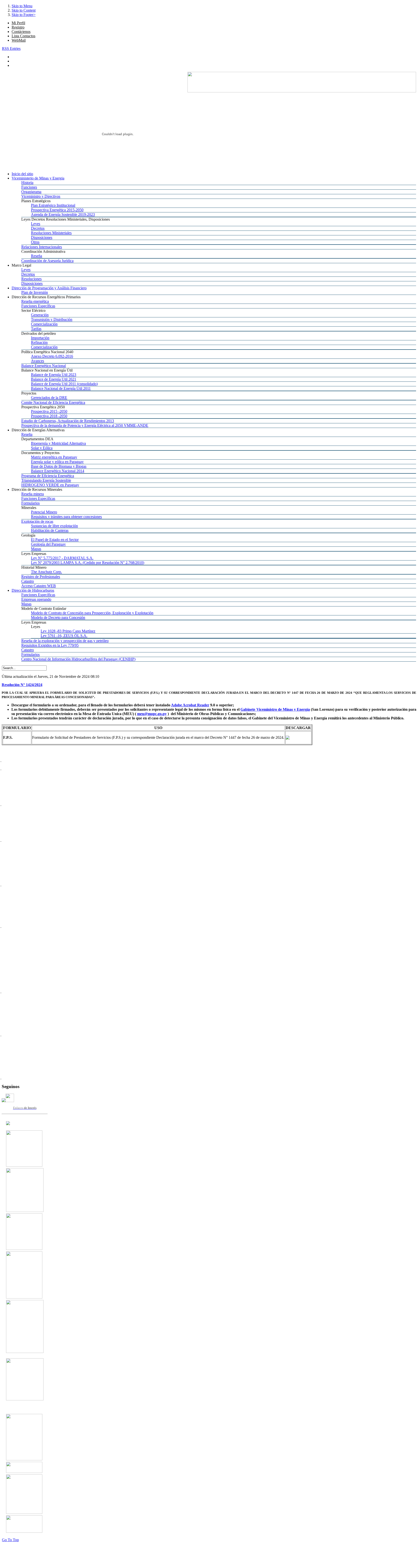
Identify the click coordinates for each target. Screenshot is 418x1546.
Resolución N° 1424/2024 (22, 685)
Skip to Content (24, 10)
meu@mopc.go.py (152, 714)
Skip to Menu (22, 6)
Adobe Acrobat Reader (190, 705)
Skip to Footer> (24, 15)
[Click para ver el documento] (24, 1165)
